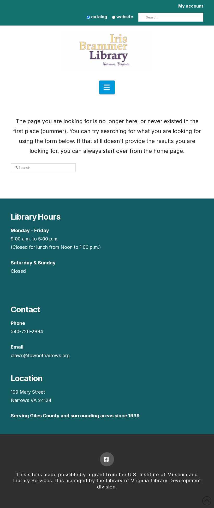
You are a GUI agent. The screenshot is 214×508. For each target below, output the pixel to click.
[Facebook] (107, 459)
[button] (107, 87)
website (124, 16)
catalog (98, 16)
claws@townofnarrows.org (40, 355)
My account (190, 6)
